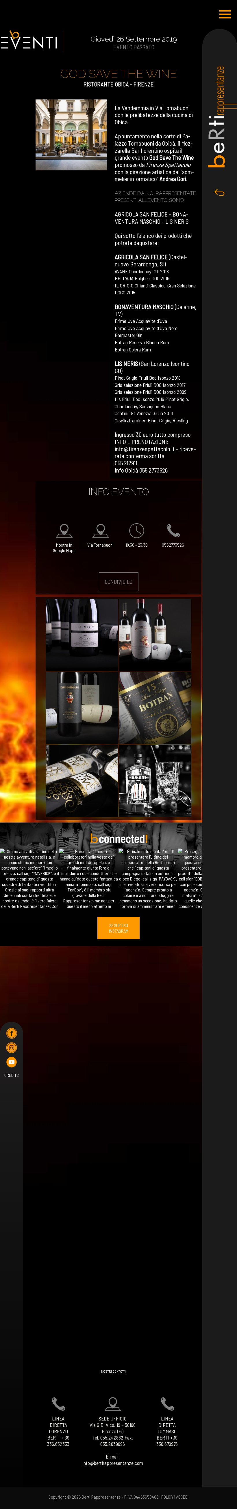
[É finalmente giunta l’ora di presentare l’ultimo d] (148, 878)
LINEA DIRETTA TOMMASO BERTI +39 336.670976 (167, 1431)
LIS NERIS (177, 221)
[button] (225, 14)
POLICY (167, 1496)
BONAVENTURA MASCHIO (151, 217)
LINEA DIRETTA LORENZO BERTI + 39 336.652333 (58, 1431)
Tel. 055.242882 (107, 1437)
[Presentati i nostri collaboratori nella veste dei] (88, 878)
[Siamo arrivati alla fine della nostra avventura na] (29, 878)
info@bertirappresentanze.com (112, 1463)
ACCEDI (182, 1496)
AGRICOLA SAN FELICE (141, 214)
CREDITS (11, 1075)
